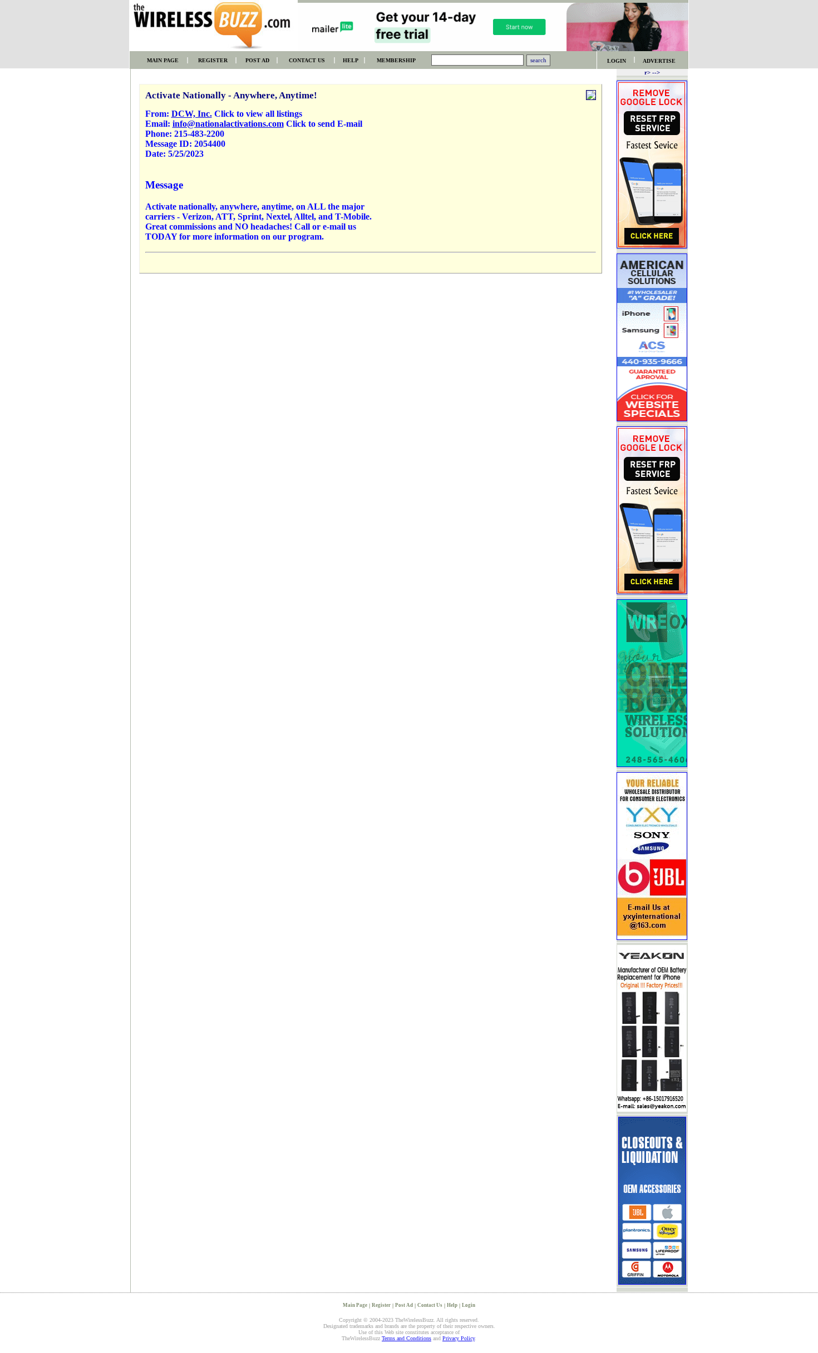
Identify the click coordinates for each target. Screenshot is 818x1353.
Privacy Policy (458, 1338)
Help (452, 1305)
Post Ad (404, 1305)
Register (381, 1305)
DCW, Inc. (191, 113)
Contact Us (429, 1305)
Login (468, 1305)
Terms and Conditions (406, 1338)
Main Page (355, 1305)
